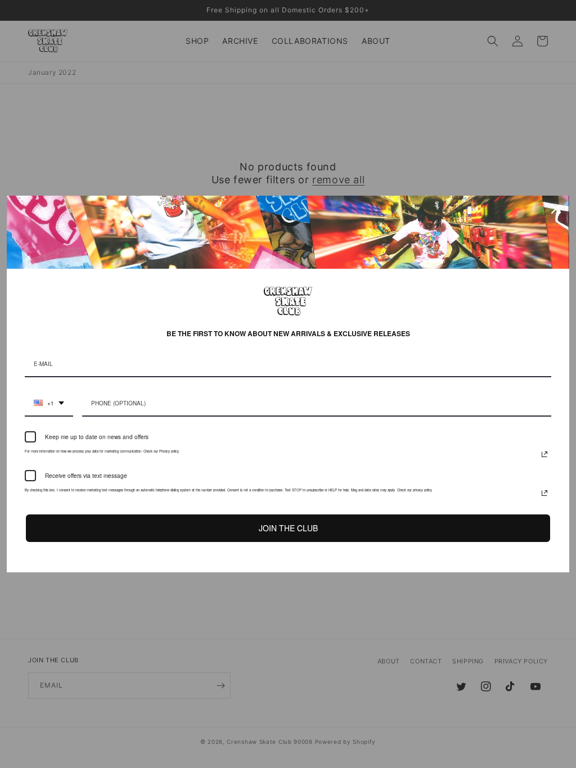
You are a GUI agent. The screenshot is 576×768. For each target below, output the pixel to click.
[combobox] (49, 404)
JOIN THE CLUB (288, 528)
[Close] (555, 209)
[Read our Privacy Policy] (544, 454)
